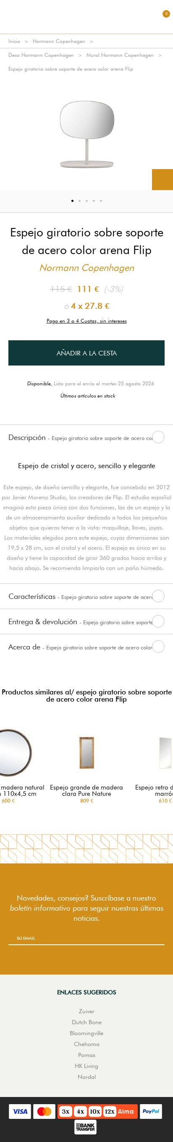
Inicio (14, 41)
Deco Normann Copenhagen (41, 55)
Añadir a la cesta (87, 353)
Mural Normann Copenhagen (120, 55)
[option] (86, 133)
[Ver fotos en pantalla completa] (162, 179)
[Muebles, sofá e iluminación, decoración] (86, 16)
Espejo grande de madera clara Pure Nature (86, 790)
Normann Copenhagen (59, 41)
